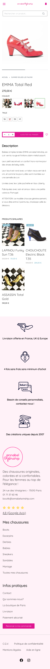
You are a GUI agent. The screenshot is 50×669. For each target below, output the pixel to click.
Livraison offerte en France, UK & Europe (25, 338)
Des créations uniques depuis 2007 (25, 434)
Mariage (7, 566)
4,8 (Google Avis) (14, 513)
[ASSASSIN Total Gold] (13, 279)
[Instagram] (28, 660)
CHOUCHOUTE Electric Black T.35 (36, 254)
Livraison (8, 611)
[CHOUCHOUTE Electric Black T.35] (37, 234)
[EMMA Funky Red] (18, 103)
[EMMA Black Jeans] (7, 103)
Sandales (8, 560)
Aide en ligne (33, 649)
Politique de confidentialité (28, 643)
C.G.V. (6, 643)
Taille (4, 113)
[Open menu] (4, 4)
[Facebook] (21, 660)
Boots (6, 529)
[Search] (43, 13)
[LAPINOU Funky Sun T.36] (13, 234)
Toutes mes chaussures (15, 572)
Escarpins (8, 535)
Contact (7, 593)
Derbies (7, 541)
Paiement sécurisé (13, 617)
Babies (6, 548)
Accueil (5, 77)
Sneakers (8, 554)
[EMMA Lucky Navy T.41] (28, 103)
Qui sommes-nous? (13, 599)
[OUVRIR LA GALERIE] (25, 44)
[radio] (5, 119)
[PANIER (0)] (45, 4)
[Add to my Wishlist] (46, 134)
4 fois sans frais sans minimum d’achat (25, 369)
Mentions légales (12, 649)
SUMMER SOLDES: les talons (21, 77)
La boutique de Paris (14, 605)
